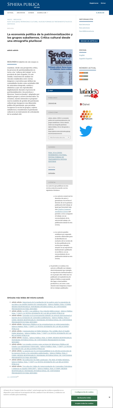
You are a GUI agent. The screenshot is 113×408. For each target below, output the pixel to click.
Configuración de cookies (84, 392)
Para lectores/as (84, 25)
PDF (51, 90)
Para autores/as (84, 28)
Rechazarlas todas (84, 398)
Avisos (31, 13)
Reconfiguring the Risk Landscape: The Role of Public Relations (46, 360)
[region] (56, 397)
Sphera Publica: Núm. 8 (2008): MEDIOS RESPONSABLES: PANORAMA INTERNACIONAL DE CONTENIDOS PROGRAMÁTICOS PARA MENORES (41, 306)
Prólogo (26, 338)
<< (8, 377)
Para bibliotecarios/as (86, 31)
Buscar (100, 13)
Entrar (103, 3)
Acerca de (42, 13)
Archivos (21, 13)
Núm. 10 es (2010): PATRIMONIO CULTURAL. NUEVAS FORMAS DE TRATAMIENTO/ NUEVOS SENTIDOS (39, 23)
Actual (10, 13)
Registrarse (94, 3)
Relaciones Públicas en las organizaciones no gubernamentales (46, 324)
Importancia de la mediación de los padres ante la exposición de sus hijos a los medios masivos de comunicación (41, 303)
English (82, 55)
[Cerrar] (109, 397)
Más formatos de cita (57, 137)
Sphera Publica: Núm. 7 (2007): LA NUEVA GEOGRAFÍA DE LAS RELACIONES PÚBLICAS (42, 312)
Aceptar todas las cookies (84, 403)
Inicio (9, 19)
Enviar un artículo (89, 41)
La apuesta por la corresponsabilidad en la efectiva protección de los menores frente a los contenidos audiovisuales (41, 352)
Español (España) (85, 59)
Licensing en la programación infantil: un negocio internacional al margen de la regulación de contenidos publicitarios (42, 316)
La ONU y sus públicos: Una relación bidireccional (41, 311)
